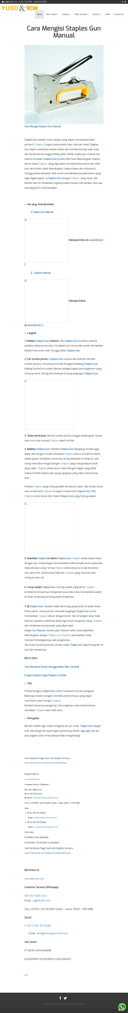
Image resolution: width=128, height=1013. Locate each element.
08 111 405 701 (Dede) (39, 925)
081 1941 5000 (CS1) (35, 895)
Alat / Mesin (51, 14)
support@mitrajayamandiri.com (45, 798)
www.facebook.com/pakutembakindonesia (45, 762)
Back (26, 975)
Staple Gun (83, 611)
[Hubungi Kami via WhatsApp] (122, 1007)
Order (107, 14)
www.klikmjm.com (32, 779)
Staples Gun (31, 139)
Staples (66, 14)
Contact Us (119, 14)
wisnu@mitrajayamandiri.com (46, 827)
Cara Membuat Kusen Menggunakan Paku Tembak (51, 666)
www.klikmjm (96, 240)
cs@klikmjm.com (41, 900)
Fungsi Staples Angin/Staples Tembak (45, 675)
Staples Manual (42, 272)
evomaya (68, 1011)
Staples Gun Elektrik (59, 635)
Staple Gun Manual (43, 212)
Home (39, 14)
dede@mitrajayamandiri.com (45, 817)
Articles (96, 14)
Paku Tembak (81, 14)
